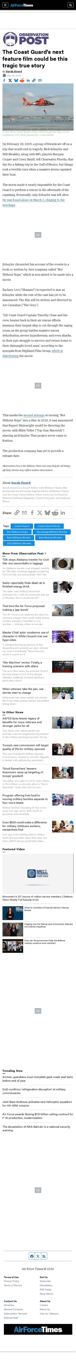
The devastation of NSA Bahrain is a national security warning (36, 1128)
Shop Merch (46, 1293)
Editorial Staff (11, 1317)
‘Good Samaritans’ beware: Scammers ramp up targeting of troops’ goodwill (22, 772)
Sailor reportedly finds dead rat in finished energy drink (23, 584)
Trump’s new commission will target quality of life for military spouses (25, 747)
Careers (44, 1305)
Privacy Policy (11, 1281)
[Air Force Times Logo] (21, 4)
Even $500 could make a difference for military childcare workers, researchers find (24, 826)
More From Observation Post (23, 553)
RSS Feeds (45, 1289)
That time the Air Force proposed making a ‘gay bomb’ (23, 608)
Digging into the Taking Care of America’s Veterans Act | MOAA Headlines (48, 925)
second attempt (34, 415)
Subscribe (45, 1281)
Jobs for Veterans (49, 1313)
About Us (45, 1309)
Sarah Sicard (14, 71)
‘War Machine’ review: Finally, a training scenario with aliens (22, 664)
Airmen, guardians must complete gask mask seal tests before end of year (37, 1079)
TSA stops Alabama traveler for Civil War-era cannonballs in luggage (25, 561)
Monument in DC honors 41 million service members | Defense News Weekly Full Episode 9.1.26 (37, 898)
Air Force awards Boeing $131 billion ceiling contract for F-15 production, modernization (37, 1116)
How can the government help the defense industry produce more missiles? (44, 942)
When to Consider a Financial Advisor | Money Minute (46, 909)
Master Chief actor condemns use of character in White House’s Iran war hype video (25, 636)
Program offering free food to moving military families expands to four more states (25, 799)
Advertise (9, 1305)
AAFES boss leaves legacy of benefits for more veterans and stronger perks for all (22, 722)
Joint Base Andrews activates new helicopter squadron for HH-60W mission (37, 1103)
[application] (37, 874)
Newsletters (46, 1285)
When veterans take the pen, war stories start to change (23, 691)
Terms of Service (13, 1285)
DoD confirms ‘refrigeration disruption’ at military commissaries (34, 1091)
